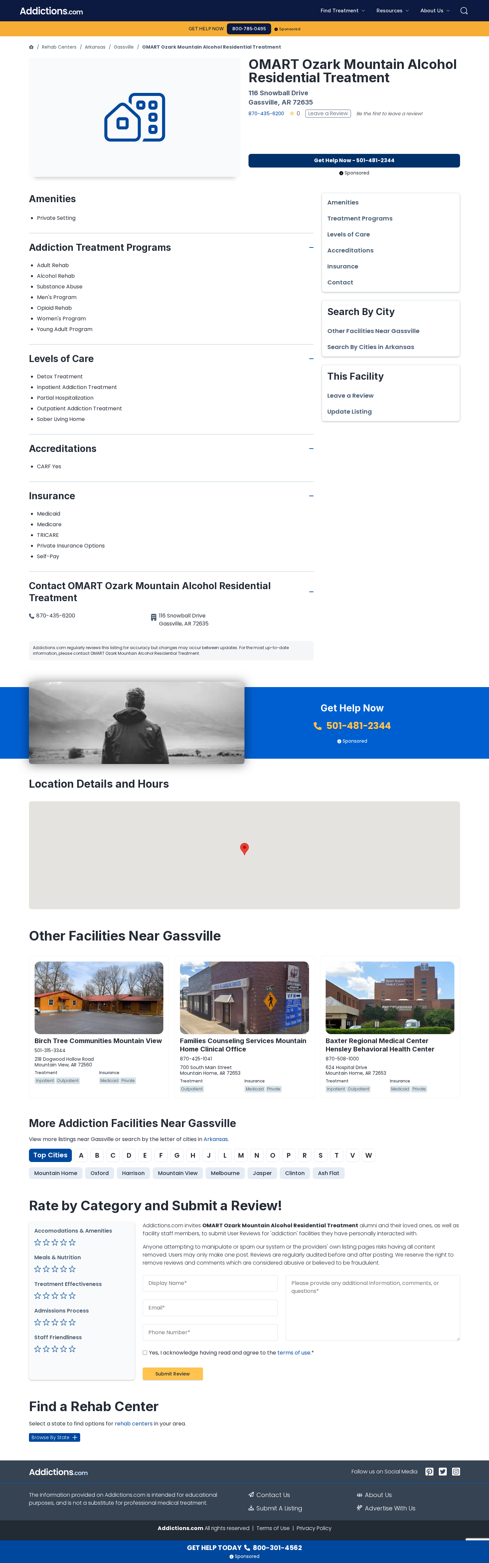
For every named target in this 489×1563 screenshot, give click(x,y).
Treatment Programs (360, 218)
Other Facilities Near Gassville (373, 331)
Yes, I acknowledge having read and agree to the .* (231, 1353)
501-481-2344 (357, 725)
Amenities (343, 202)
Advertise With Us (390, 1508)
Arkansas (95, 47)
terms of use (293, 1353)
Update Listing (349, 412)
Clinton (295, 1173)
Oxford (99, 1173)
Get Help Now (206, 29)
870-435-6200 (266, 113)
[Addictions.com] (31, 47)
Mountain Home (55, 1173)
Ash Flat (328, 1173)
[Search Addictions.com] (464, 10)
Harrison (133, 1173)
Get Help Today (244, 1547)
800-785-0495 (249, 29)
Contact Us (273, 1495)
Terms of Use (273, 1528)
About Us (378, 1495)
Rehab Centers (59, 47)
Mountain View (178, 1173)
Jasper (262, 1173)
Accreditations (350, 250)
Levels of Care (348, 234)
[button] (244, 849)
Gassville (124, 47)
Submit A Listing (279, 1508)
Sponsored (290, 29)
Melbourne (225, 1173)
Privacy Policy (314, 1528)
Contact (340, 282)
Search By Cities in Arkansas (370, 347)
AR (286, 102)
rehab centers (134, 1423)
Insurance (342, 266)
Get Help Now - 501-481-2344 (354, 160)
